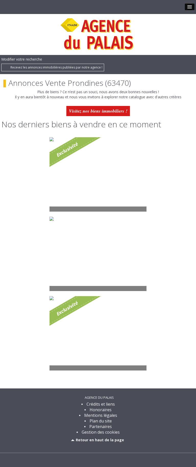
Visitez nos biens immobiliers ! (98, 111)
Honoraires (101, 410)
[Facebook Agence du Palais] (98, 459)
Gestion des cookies (101, 432)
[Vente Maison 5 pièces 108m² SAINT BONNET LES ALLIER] (98, 254)
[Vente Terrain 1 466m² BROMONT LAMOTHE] (98, 333)
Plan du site (101, 421)
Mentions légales (100, 415)
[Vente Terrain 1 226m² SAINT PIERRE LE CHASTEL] (98, 174)
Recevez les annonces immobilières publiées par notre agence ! (56, 67)
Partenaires (100, 426)
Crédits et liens (101, 404)
